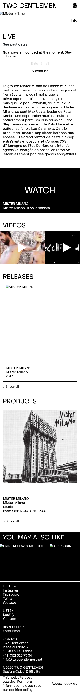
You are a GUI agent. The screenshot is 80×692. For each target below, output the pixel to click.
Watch (40, 190)
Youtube (9, 603)
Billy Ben (35, 672)
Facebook (11, 594)
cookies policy (21, 690)
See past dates (15, 44)
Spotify (8, 615)
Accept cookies (64, 684)
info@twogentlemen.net (22, 660)
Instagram (11, 590)
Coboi (20, 672)
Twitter (8, 599)
